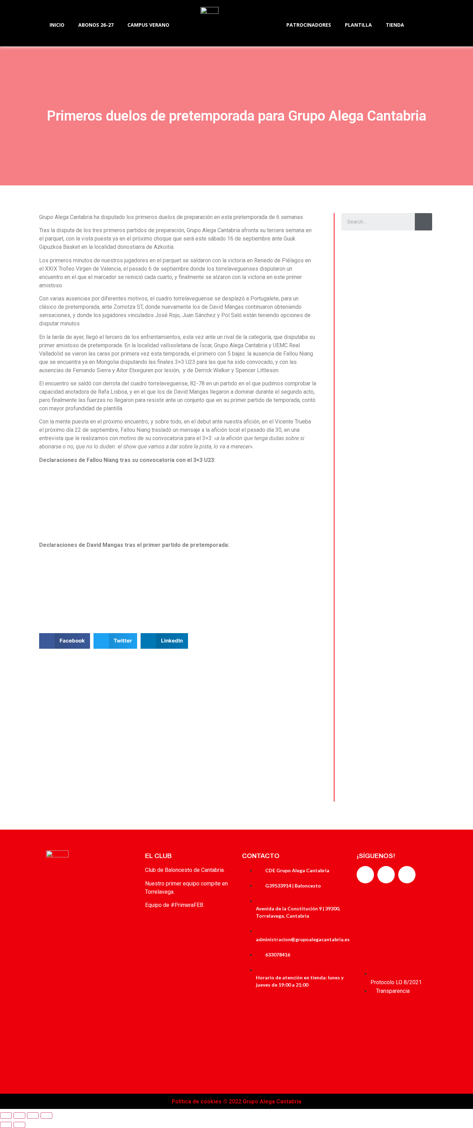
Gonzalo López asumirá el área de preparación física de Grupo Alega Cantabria (386, 738)
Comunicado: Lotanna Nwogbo (383, 449)
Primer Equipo (363, 530)
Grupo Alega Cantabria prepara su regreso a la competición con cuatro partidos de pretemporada (386, 266)
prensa (391, 309)
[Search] (423, 221)
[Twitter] (386, 874)
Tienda (395, 24)
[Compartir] (19, 1115)
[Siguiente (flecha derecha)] (19, 1125)
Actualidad (359, 247)
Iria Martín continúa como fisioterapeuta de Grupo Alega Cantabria (382, 549)
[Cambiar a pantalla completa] (33, 1115)
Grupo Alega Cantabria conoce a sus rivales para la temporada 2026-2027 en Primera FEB (385, 644)
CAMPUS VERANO (148, 24)
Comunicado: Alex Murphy (378, 355)
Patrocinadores (308, 24)
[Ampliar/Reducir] (46, 1115)
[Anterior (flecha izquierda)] (6, 1125)
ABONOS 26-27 (96, 24)
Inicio (57, 24)
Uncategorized (363, 342)
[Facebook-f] (365, 874)
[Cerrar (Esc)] (6, 1115)
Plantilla (358, 24)
